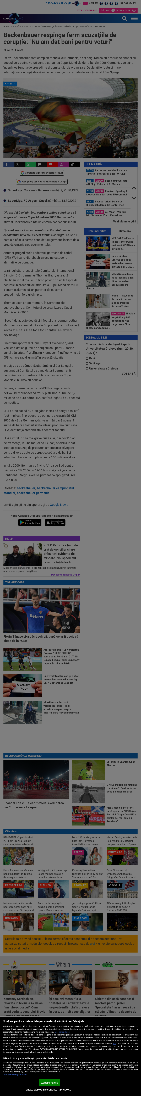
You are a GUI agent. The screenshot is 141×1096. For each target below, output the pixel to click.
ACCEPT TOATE (49, 1083)
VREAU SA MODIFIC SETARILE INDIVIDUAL (48, 1089)
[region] (70, 1056)
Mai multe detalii (62, 1032)
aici (114, 1043)
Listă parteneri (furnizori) (14, 1075)
